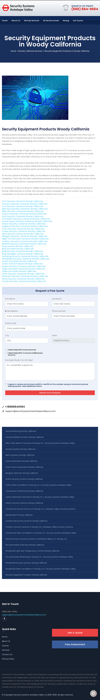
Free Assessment (75, 644)
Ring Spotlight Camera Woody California (22, 253)
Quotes (5, 645)
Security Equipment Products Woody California (26, 574)
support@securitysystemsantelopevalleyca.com (30, 411)
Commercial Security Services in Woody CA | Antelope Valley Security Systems (40, 509)
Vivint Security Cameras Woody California (23, 273)
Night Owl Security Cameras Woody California (25, 238)
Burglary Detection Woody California (21, 473)
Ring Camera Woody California (17, 246)
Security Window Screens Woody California (24, 437)
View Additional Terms (32, 386)
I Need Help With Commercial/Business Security (25, 354)
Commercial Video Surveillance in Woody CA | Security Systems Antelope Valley (40, 532)
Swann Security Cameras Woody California (24, 266)
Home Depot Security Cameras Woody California (27, 221)
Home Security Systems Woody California (24, 479)
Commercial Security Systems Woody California (26, 521)
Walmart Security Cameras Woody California (25, 276)
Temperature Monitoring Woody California (24, 491)
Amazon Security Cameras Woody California (24, 203)
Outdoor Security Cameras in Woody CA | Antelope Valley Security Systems (39, 526)
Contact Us (7, 654)
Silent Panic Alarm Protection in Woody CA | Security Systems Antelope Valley (40, 443)
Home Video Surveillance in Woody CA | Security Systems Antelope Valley (38, 485)
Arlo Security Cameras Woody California (22, 206)
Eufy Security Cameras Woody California (22, 216)
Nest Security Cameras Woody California (22, 233)
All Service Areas (51, 20)
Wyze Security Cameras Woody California (23, 278)
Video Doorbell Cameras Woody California (23, 268)
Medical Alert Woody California (19, 515)
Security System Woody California (20, 449)
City (7, 335)
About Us (15, 20)
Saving (66, 20)
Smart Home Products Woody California (22, 263)
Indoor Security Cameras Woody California (23, 223)
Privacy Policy (8, 659)
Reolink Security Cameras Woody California (24, 243)
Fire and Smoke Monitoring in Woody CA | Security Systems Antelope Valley (39, 556)
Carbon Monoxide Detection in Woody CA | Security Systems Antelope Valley (39, 497)
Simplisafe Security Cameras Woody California (25, 258)
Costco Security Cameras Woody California (24, 213)
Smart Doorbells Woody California (19, 261)
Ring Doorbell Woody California (18, 248)
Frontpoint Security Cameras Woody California (26, 218)
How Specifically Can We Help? (19, 360)
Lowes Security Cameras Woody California (23, 231)
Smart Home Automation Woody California (24, 467)
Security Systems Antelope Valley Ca (30, 694)
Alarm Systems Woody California (19, 455)
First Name (10, 298)
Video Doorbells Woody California (19, 271)
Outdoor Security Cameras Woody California (24, 241)
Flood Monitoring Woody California (20, 431)
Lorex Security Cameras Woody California (23, 228)
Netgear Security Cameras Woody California (24, 236)
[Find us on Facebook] (4, 618)
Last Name (57, 298)
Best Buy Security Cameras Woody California (25, 208)
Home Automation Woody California (21, 461)
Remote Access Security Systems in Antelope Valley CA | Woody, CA (36, 538)
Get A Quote (75, 632)
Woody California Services (30, 51)
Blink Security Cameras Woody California (22, 211)
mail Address (11, 311)
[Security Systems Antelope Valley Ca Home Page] (18, 8)
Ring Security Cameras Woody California (22, 251)
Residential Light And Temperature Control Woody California (32, 550)
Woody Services (31, 20)
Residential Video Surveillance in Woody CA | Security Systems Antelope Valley (40, 568)
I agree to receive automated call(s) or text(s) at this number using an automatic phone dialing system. (48, 385)
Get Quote (78, 20)
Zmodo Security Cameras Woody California (24, 281)
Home (5, 20)
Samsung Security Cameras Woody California (25, 256)
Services (6, 650)
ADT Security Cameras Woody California (22, 201)
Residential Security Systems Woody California (26, 562)
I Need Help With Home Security (22, 350)
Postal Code (10, 323)
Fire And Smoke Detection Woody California (24, 544)
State (54, 335)
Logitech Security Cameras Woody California (25, 226)
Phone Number (58, 311)
